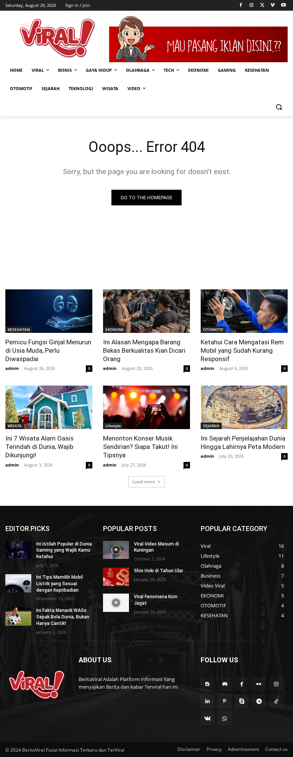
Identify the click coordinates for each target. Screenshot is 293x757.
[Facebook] (241, 5)
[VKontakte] (207, 718)
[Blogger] (207, 684)
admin (12, 368)
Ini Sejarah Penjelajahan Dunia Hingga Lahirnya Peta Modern (243, 442)
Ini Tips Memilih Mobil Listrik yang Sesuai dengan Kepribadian (59, 584)
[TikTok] (276, 701)
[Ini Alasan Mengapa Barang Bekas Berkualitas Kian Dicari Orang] (146, 311)
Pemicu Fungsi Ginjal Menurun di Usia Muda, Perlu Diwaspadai (48, 350)
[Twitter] (262, 5)
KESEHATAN (19, 329)
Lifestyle (113, 425)
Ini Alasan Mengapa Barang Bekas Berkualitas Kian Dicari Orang (144, 350)
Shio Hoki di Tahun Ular (158, 570)
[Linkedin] (207, 701)
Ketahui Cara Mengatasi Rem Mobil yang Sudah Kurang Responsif (242, 350)
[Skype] (241, 701)
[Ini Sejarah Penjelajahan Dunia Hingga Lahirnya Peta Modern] (244, 407)
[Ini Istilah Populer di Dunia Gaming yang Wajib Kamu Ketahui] (18, 550)
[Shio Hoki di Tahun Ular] (116, 577)
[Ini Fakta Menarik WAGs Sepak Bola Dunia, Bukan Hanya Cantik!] (18, 616)
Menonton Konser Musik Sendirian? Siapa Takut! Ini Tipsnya (140, 446)
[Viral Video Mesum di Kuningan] (116, 550)
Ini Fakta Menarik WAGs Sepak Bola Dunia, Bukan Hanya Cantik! (62, 617)
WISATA (15, 425)
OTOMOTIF (213, 329)
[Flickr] (259, 684)
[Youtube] (283, 5)
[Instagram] (251, 5)
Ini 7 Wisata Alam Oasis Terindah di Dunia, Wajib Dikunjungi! (39, 446)
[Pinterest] (224, 701)
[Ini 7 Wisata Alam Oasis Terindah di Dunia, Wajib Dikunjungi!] (48, 407)
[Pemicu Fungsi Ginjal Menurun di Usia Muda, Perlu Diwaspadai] (48, 311)
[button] (279, 107)
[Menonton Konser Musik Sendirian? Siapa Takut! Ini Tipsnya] (146, 407)
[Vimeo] (272, 5)
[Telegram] (259, 701)
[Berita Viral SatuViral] (57, 38)
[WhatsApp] (224, 718)
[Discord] (224, 684)
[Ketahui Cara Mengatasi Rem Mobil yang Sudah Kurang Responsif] (244, 311)
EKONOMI (114, 329)
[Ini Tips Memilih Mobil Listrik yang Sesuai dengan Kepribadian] (18, 583)
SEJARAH (211, 425)
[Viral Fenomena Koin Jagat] (116, 603)
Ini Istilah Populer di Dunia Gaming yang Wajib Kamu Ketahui (64, 550)
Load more (143, 481)
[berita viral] (36, 685)
